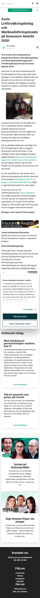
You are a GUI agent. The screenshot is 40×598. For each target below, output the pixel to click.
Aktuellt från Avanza (7, 3)
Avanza (12, 46)
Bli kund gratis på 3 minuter (20, 10)
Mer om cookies (20, 591)
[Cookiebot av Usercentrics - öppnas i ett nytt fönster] (28, 272)
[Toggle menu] (37, 3)
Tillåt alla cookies (20, 316)
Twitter (20, 576)
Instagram (20, 578)
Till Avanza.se (20, 589)
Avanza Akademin (27, 193)
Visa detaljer (28, 309)
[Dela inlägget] (37, 47)
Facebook (20, 573)
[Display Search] (33, 3)
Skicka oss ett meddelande (20, 557)
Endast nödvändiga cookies (20, 324)
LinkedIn (20, 581)
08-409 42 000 (20, 560)
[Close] (37, 10)
